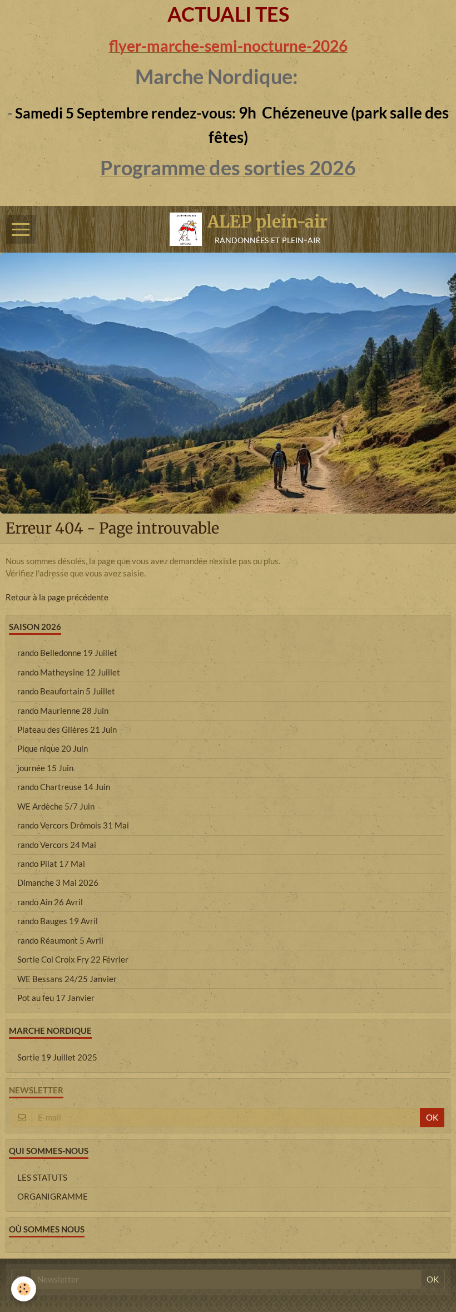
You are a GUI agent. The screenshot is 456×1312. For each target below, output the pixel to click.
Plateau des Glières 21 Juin (67, 729)
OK (432, 1117)
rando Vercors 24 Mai (56, 845)
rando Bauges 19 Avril (57, 921)
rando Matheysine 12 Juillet (68, 672)
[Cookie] (23, 1288)
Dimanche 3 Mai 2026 (57, 882)
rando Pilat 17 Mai (51, 864)
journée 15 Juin (45, 768)
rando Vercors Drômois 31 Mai (73, 825)
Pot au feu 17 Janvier (56, 998)
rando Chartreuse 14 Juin (63, 787)
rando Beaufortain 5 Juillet (66, 691)
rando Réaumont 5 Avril (60, 940)
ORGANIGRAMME (52, 1196)
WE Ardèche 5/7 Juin (56, 806)
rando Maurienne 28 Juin (62, 711)
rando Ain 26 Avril (50, 902)
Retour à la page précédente (57, 597)
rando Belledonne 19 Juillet (67, 653)
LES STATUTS (42, 1177)
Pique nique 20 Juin (52, 748)
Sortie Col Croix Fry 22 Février (72, 959)
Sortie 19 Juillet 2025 (57, 1057)
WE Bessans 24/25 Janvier (67, 979)
